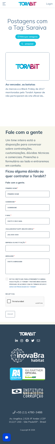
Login (49, 3)
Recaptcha (10, 294)
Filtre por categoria (28, 37)
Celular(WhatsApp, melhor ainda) (20, 229)
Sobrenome (11, 202)
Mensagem (10, 256)
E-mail (8, 215)
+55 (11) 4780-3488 (28, 412)
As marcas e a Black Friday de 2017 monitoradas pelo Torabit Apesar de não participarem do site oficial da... (25, 92)
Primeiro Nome (12, 188)
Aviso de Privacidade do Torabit (22, 287)
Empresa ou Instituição (16, 242)
